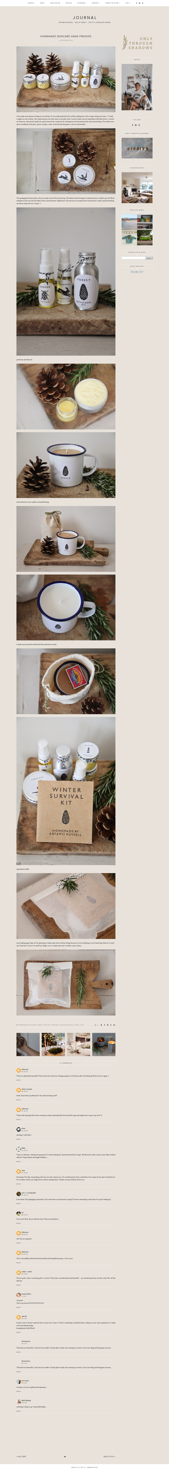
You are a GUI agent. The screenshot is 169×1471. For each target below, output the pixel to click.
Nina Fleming (26, 1400)
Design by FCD (92, 1467)
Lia (23, 1212)
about (42, 3)
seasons (95, 3)
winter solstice (67, 1025)
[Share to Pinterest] (108, 1025)
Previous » (109, 1457)
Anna (23, 1128)
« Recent (21, 1457)
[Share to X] (101, 1025)
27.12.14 (25, 1111)
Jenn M (24, 1316)
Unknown (25, 1069)
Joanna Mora (26, 1294)
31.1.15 (24, 1383)
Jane (23, 1170)
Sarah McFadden (40, 1407)
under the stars (112, 3)
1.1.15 (24, 1296)
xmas (77, 1025)
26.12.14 (25, 1071)
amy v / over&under (29, 1193)
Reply (18, 1080)
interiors (81, 3)
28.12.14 (25, 1215)
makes (40, 1025)
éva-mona (25, 1381)
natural (55, 1025)
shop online (55, 3)
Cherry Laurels (27, 1089)
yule (82, 1025)
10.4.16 (24, 1402)
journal (31, 3)
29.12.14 (25, 1254)
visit (127, 3)
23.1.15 (24, 1343)
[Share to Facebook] (104, 1025)
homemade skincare (27, 1025)
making (69, 3)
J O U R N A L (84, 17)
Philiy (23, 1148)
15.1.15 (24, 1318)
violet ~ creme (27, 1272)
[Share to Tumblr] (110, 1025)
